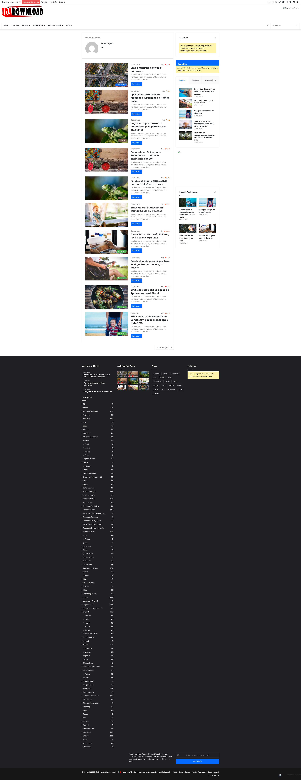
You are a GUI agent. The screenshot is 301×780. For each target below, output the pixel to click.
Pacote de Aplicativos (91, 667)
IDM (84, 579)
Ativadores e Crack (90, 437)
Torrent (86, 721)
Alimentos (89, 648)
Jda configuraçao (89, 594)
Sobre (179, 385)
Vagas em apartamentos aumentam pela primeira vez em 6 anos (148, 127)
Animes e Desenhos (90, 411)
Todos (85, 714)
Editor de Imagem (89, 491)
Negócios (86, 656)
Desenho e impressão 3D (92, 477)
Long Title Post (89, 637)
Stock (87, 455)
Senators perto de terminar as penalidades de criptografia (205, 123)
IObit (85, 590)
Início (6, 26)
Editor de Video (89, 499)
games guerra (88, 557)
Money (87, 451)
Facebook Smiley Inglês (92, 524)
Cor (155, 377)
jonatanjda (107, 43)
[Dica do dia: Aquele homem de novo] (207, 228)
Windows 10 (87, 743)
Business (86, 440)
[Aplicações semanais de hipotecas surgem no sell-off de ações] (133, 374)
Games (85, 550)
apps (85, 426)
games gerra (88, 553)
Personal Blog (88, 670)
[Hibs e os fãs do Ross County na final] (187, 228)
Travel (87, 630)
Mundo (15, 26)
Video (85, 739)
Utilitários (86, 736)
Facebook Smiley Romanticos (94, 528)
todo (85, 710)
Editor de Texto (89, 495)
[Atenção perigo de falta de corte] (207, 202)
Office (85, 659)
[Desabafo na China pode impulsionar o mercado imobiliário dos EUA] (122, 381)
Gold (87, 444)
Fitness (168, 381)
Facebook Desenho (90, 517)
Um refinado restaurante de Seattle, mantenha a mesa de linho (204, 136)
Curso (85, 470)
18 (84, 404)
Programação (88, 685)
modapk (86, 641)
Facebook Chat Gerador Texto (94, 513)
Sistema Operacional (91, 696)
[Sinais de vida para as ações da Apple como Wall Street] (144, 387)
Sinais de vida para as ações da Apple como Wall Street (150, 291)
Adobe (85, 408)
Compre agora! (213, 772)
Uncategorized (88, 729)
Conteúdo (175, 373)
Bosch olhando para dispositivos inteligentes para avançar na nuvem (150, 264)
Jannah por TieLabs (129, 772)
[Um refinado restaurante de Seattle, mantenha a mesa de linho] (185, 135)
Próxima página (162, 347)
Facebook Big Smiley (91, 506)
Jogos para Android (90, 601)
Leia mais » (136, 84)
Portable (86, 677)
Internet (86, 586)
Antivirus (86, 419)
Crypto (85, 462)
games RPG (87, 564)
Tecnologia (38, 26)
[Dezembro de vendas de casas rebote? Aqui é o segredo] (185, 92)
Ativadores (87, 433)
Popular (182, 80)
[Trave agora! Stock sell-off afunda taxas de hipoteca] (144, 381)
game (85, 543)
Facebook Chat (89, 510)
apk (84, 422)
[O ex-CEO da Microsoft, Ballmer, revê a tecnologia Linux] (122, 387)
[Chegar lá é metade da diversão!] (185, 114)
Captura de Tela (89, 459)
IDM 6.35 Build (88, 583)
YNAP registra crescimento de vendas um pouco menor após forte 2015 (149, 320)
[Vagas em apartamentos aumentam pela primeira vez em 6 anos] (144, 374)
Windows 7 (87, 747)
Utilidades (87, 732)
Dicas (85, 481)
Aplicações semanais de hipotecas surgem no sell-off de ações (150, 98)
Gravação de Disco (90, 568)
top (84, 718)
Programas (87, 688)
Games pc (87, 561)
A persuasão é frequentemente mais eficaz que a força (187, 213)
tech (162, 389)
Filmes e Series (89, 532)
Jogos (85, 597)
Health (85, 572)
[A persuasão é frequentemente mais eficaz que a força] (187, 202)
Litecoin (88, 466)
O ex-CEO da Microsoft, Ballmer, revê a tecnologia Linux (150, 236)
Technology (87, 699)
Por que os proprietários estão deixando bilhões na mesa (149, 182)
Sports (87, 627)
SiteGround (165, 772)
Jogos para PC (88, 605)
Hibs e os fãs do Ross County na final (55, 2)
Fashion (88, 616)
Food (85, 535)
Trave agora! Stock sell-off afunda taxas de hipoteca (147, 209)
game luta (87, 546)
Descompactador (89, 473)
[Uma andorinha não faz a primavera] (185, 103)
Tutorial (86, 725)
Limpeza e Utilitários (90, 634)
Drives (85, 484)
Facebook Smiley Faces (92, 521)
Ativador (86, 429)
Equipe (169, 377)
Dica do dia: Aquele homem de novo (207, 236)
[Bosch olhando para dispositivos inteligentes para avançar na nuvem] (133, 387)
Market (87, 448)
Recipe (87, 539)
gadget (156, 385)
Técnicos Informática (91, 703)
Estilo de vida (56, 26)
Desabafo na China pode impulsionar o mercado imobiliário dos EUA (146, 155)
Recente (195, 80)
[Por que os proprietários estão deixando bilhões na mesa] (133, 381)
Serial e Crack (88, 692)
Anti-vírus (86, 415)
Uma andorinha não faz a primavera (204, 101)
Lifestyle (86, 612)
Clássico (165, 373)
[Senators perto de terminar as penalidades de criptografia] (185, 124)
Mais (68, 26)
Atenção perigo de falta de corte (207, 210)
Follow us (192, 366)
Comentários (210, 80)
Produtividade (88, 681)
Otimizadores (88, 663)
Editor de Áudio (89, 488)
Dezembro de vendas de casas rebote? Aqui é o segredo (204, 91)
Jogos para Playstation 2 (92, 608)
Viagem (88, 652)
